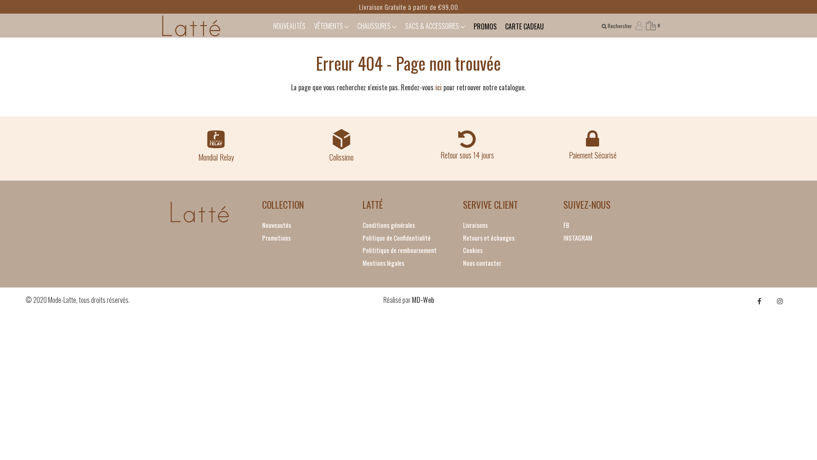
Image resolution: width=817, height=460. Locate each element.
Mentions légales (383, 262)
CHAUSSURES (374, 26)
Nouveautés (276, 225)
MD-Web (423, 300)
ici (438, 87)
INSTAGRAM (577, 237)
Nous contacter (482, 262)
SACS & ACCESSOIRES (432, 26)
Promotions (276, 237)
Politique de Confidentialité (397, 237)
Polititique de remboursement (400, 250)
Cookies (473, 250)
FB (566, 225)
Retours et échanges (488, 237)
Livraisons (475, 225)
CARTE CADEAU (524, 26)
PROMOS (485, 26)
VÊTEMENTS (329, 26)
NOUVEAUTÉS (289, 26)
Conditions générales (389, 225)
